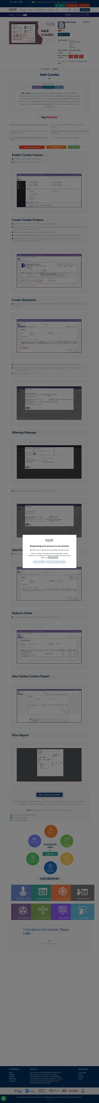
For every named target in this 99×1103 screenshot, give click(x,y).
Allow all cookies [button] (39, 562)
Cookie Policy (53, 557)
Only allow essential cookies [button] (56, 562)
